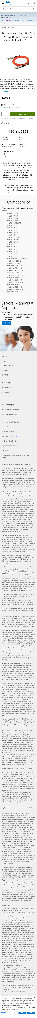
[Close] (35, 997)
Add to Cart (22, 114)
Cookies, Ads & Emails (9, 441)
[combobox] (18, 9)
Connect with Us (7, 366)
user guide (12, 569)
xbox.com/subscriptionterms (12, 620)
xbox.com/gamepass (13, 626)
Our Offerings (6, 383)
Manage (3, 1012)
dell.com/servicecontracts (12, 531)
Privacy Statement (8, 432)
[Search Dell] (33, 9)
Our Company (6, 387)
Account (4, 356)
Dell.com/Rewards (9, 981)
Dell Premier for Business (10, 409)
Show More (6, 91)
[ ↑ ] (21, 531)
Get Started (6, 323)
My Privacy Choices (9, 436)
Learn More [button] (8, 107)
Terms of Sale (6, 427)
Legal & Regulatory (8, 446)
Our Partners (6, 392)
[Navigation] (2, 3)
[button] (29, 3)
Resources (5, 397)
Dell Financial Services (9, 414)
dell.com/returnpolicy (22, 474)
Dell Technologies (8, 405)
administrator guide (10, 583)
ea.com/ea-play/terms (28, 626)
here (6, 660)
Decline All (22, 1012)
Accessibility (6, 451)
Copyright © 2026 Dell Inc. (11, 422)
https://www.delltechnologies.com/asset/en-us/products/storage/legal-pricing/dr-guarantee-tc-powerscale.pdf (17, 602)
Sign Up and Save (6, 20)
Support (4, 361)
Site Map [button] (5, 370)
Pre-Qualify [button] (15, 107)
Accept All (31, 1012)
